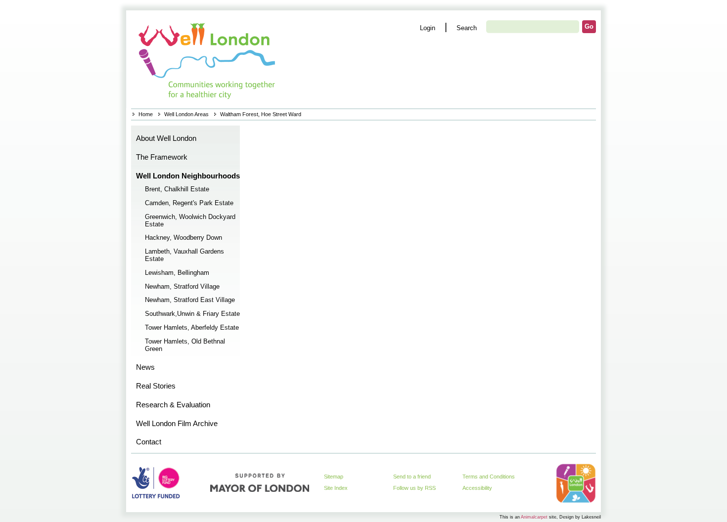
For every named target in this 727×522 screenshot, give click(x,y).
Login (427, 28)
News (145, 367)
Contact (148, 442)
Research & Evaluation (173, 405)
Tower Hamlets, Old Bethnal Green (185, 345)
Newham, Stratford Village (182, 286)
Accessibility (477, 488)
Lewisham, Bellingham (177, 272)
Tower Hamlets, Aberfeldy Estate (192, 327)
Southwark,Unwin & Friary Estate (192, 313)
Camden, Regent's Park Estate (189, 203)
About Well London (166, 138)
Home (208, 59)
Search (466, 28)
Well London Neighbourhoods (188, 176)
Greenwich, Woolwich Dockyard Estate (190, 221)
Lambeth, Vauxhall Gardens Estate (184, 255)
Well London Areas (186, 114)
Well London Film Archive (177, 424)
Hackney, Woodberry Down (183, 237)
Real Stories (156, 386)
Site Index (336, 488)
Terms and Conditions (488, 476)
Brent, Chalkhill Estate (177, 189)
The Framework (161, 157)
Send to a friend (412, 476)
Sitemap (333, 476)
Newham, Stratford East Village (190, 300)
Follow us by (414, 488)
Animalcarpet (534, 517)
